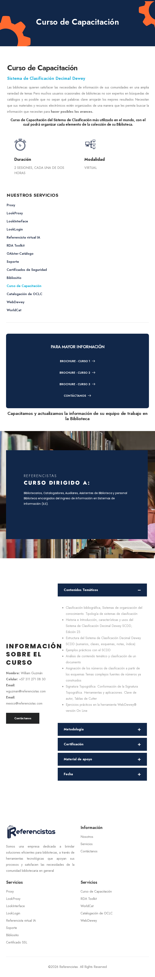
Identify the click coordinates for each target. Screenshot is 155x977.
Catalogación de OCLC (24, 294)
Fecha (68, 774)
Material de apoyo (78, 759)
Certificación (73, 744)
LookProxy (15, 213)
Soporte (13, 261)
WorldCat (14, 310)
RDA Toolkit (16, 245)
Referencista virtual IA (23, 237)
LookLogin (15, 229)
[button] (102, 590)
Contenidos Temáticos (81, 590)
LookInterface (17, 221)
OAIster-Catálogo (20, 253)
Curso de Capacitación (24, 286)
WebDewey (15, 302)
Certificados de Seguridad (27, 269)
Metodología (74, 729)
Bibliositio (14, 278)
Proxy (11, 205)
